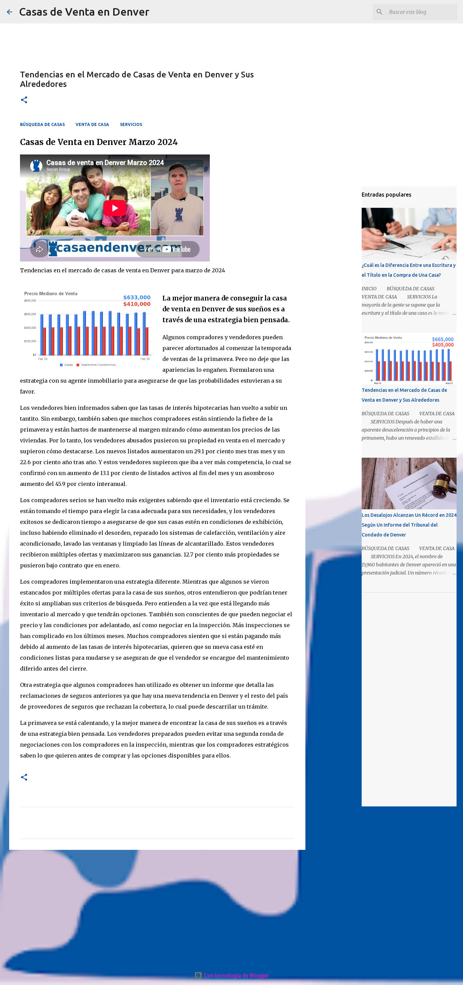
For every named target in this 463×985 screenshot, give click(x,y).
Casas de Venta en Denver (84, 11)
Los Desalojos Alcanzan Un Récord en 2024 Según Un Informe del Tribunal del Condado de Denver (409, 524)
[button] (24, 100)
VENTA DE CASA (92, 124)
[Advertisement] (157, 907)
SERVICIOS (131, 124)
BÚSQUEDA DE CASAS (42, 124)
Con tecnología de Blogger (235, 975)
